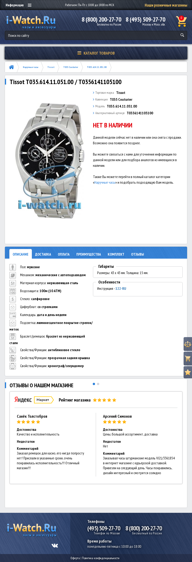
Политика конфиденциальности (100, 558)
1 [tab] (94, 384)
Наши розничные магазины (166, 5)
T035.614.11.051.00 (97, 67)
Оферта (75, 558)
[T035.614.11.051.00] (50, 161)
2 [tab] (98, 384)
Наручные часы (30, 67)
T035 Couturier (70, 67)
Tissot (50, 67)
